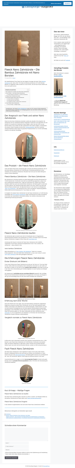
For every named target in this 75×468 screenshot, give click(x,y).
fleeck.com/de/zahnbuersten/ (34, 398)
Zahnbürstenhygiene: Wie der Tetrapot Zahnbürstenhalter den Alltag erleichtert (61, 128)
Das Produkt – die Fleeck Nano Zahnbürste (15, 93)
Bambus (7, 415)
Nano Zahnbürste (22, 108)
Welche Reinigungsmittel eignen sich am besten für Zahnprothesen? (61, 138)
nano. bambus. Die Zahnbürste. (23, 251)
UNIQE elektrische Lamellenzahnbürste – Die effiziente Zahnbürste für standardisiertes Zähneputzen (25, 417)
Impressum (56, 155)
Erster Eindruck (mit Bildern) (13, 98)
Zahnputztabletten (30, 127)
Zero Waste (27, 415)
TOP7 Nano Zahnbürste (10, 254)
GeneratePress (46, 466)
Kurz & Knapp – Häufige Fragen (14, 104)
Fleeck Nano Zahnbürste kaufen (13, 96)
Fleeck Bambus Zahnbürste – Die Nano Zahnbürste (18, 94)
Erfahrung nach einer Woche (13, 100)
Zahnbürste (8, 414)
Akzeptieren (67, 3)
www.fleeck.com (33, 239)
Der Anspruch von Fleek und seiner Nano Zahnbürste (17, 91)
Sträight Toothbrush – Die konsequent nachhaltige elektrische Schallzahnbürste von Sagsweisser (25, 416)
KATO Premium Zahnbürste (18, 194)
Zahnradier (7, 312)
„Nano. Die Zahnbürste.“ (10, 188)
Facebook (67, 60)
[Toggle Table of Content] (27, 90)
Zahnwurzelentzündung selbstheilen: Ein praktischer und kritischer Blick (61, 133)
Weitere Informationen (56, 3)
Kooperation (57, 152)
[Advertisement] (37, 18)
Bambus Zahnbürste (14, 415)
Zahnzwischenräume (20, 354)
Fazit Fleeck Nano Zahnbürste (12, 103)
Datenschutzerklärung (59, 149)
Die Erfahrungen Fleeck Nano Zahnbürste (15, 97)
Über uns (66, 55)
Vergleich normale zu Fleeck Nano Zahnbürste (17, 101)
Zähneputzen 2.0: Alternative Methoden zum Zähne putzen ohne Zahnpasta (61, 116)
